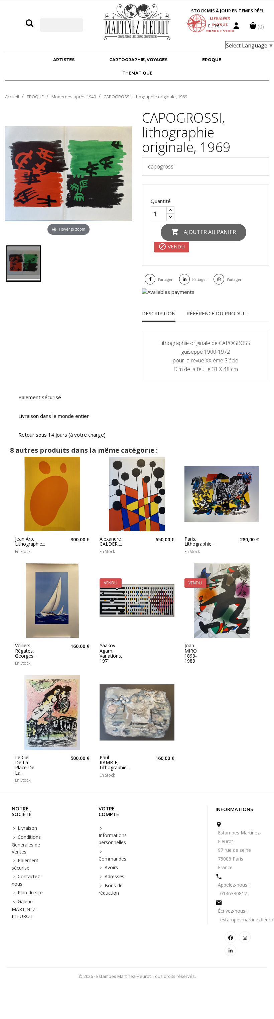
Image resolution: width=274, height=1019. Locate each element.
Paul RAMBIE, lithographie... (110, 762)
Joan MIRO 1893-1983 (190, 653)
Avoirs (110, 867)
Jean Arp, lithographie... (25, 541)
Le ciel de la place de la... (24, 765)
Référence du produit (217, 313)
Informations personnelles (113, 838)
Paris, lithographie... (195, 541)
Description (158, 313)
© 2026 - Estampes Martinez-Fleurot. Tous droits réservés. (137, 976)
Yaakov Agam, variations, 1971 (110, 653)
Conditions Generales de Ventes (26, 844)
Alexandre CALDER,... (110, 541)
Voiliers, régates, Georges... (25, 650)
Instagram (244, 937)
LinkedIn (230, 950)
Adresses (113, 876)
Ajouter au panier (203, 232)
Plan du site (29, 892)
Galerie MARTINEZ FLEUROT (24, 908)
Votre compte (109, 811)
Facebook (230, 937)
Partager (165, 279)
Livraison (26, 828)
